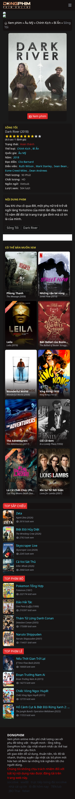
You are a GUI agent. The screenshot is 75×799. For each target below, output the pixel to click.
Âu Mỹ (22, 153)
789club (56, 787)
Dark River (30, 228)
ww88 (25, 782)
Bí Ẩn (36, 148)
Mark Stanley (44, 166)
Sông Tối (11, 127)
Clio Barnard (26, 162)
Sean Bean (60, 166)
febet (26, 791)
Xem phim (39, 116)
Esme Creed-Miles (16, 170)
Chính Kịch (23, 148)
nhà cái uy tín (18, 787)
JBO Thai (14, 791)
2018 (16, 157)
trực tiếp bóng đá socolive (49, 782)
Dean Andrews (38, 170)
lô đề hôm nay (39, 787)
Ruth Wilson (26, 166)
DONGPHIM (15, 735)
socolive (12, 782)
